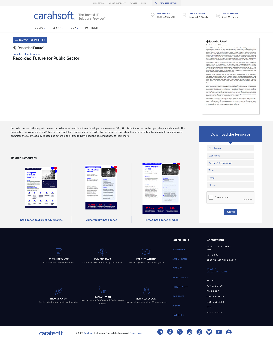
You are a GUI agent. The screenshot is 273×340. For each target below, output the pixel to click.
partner (179, 296)
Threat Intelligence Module (161, 220)
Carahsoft (88, 332)
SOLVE (39, 28)
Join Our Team (98, 3)
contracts (180, 286)
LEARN (57, 28)
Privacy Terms (136, 332)
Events (178, 268)
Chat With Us (230, 16)
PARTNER (91, 28)
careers (178, 314)
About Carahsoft (117, 3)
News (143, 3)
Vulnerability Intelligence (101, 220)
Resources (180, 277)
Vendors (179, 249)
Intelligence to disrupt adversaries (41, 220)
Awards (133, 3)
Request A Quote (199, 16)
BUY (73, 28)
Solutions (180, 258)
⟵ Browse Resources (30, 40)
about (177, 305)
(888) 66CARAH (166, 16)
